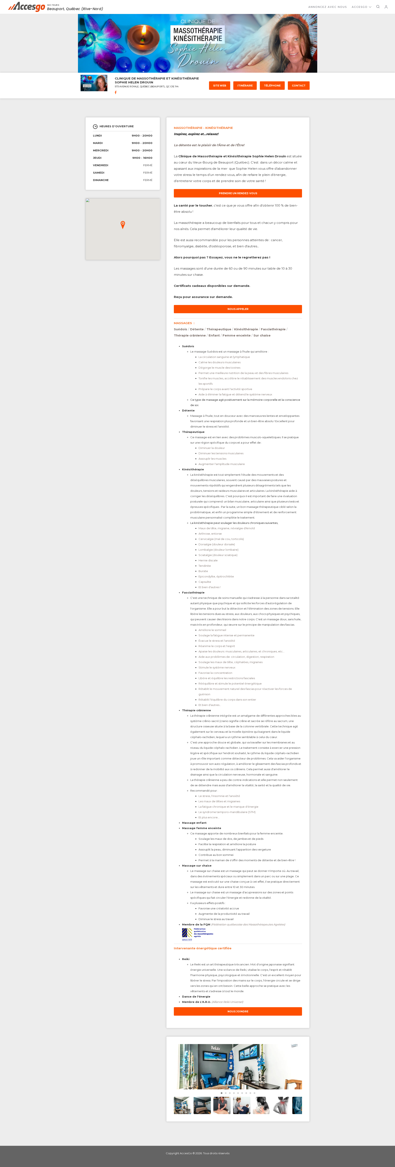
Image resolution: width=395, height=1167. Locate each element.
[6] (246, 1093)
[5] (242, 1093)
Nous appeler (238, 309)
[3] (234, 1093)
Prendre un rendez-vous (238, 193)
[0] (222, 1093)
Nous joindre (238, 1011)
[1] (226, 1093)
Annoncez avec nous (327, 6)
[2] (230, 1093)
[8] (254, 1093)
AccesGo (360, 6)
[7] (250, 1093)
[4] (238, 1093)
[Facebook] (115, 92)
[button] (123, 225)
